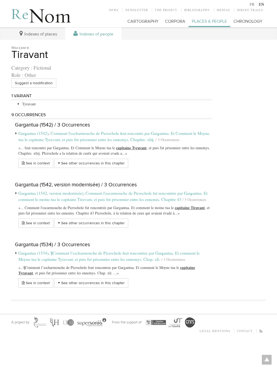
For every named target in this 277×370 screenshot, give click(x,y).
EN (261, 4)
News (113, 10)
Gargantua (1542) (33, 133)
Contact (245, 331)
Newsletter (136, 10)
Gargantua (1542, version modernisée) (50, 193)
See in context (37, 163)
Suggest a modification (34, 83)
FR (252, 4)
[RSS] (261, 331)
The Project (166, 10)
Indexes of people (95, 34)
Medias (223, 10)
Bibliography (197, 10)
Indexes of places (40, 34)
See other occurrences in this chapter (92, 163)
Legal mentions (215, 331)
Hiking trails (250, 10)
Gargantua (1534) (33, 253)
